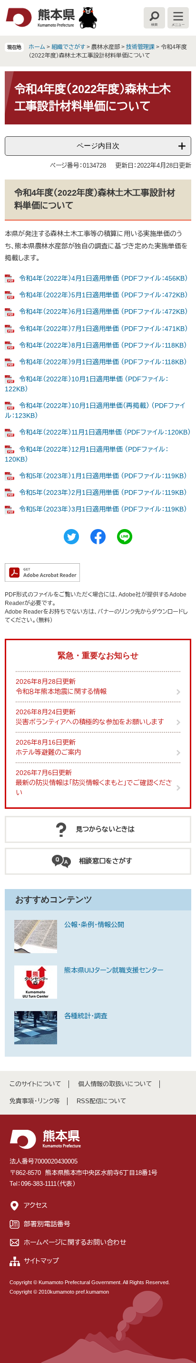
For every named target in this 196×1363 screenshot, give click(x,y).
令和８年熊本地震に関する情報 (61, 691)
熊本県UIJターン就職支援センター (113, 970)
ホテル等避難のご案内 (48, 752)
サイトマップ (41, 1261)
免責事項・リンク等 (35, 1101)
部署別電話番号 (47, 1224)
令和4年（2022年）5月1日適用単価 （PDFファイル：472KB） (103, 295)
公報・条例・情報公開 (94, 924)
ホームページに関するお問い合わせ (75, 1242)
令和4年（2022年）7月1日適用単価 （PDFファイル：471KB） (103, 328)
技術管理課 (140, 47)
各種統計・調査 (86, 1016)
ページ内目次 (98, 146)
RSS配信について (102, 1101)
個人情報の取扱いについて (115, 1084)
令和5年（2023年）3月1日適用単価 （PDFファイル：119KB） (103, 509)
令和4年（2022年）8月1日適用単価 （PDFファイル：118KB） (103, 345)
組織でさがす (68, 47)
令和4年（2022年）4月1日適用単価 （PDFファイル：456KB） (103, 278)
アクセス (36, 1205)
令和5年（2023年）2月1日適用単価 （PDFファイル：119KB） (103, 492)
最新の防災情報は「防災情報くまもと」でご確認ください (94, 787)
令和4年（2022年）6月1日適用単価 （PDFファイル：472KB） (103, 311)
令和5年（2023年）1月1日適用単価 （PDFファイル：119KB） (103, 476)
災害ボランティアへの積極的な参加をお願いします (90, 722)
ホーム (37, 47)
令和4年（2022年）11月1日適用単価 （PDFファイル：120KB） (105, 432)
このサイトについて (35, 1084)
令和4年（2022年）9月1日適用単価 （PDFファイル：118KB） (103, 362)
